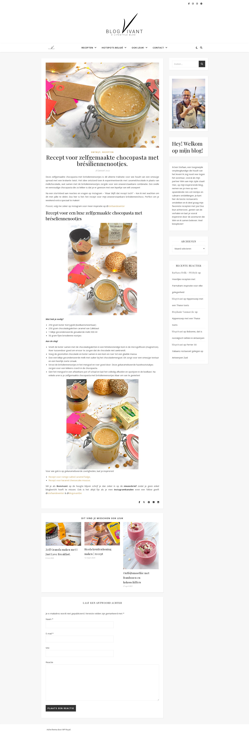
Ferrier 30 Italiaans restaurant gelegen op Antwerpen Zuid (187, 351)
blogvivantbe (75, 493)
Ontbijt (96, 152)
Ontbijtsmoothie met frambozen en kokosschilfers (136, 577)
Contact (158, 47)
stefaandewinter (116, 206)
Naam (49, 619)
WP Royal (66, 729)
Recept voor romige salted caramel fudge (69, 476)
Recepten (87, 47)
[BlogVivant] (52, 47)
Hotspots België (112, 47)
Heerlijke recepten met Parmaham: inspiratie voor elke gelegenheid (187, 286)
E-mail (49, 633)
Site (47, 647)
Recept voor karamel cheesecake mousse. (69, 480)
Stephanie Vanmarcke (183, 312)
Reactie (49, 662)
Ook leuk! (138, 47)
